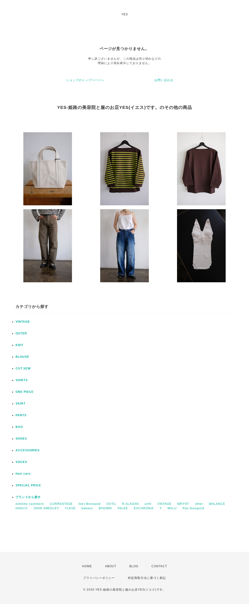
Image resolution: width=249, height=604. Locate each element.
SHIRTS (22, 380)
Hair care (23, 473)
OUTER (21, 333)
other (199, 504)
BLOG (133, 566)
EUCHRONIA (144, 508)
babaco (87, 508)
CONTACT (159, 566)
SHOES (21, 438)
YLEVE (70, 508)
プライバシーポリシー (99, 578)
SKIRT (21, 403)
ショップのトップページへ (85, 80)
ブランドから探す (28, 497)
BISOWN (105, 508)
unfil (148, 504)
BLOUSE (22, 357)
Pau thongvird (193, 508)
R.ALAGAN (130, 504)
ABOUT (110, 566)
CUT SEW (23, 368)
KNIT (19, 345)
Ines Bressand (90, 504)
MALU (172, 508)
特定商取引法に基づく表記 (147, 578)
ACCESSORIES (28, 450)
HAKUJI (21, 508)
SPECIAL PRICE (28, 485)
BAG (19, 427)
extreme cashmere (30, 504)
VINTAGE (23, 321)
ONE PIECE (25, 392)
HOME (87, 566)
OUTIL (111, 504)
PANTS (21, 415)
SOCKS (21, 462)
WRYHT (183, 504)
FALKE (123, 508)
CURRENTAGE (61, 504)
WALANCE (217, 504)
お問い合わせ (163, 80)
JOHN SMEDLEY (46, 508)
